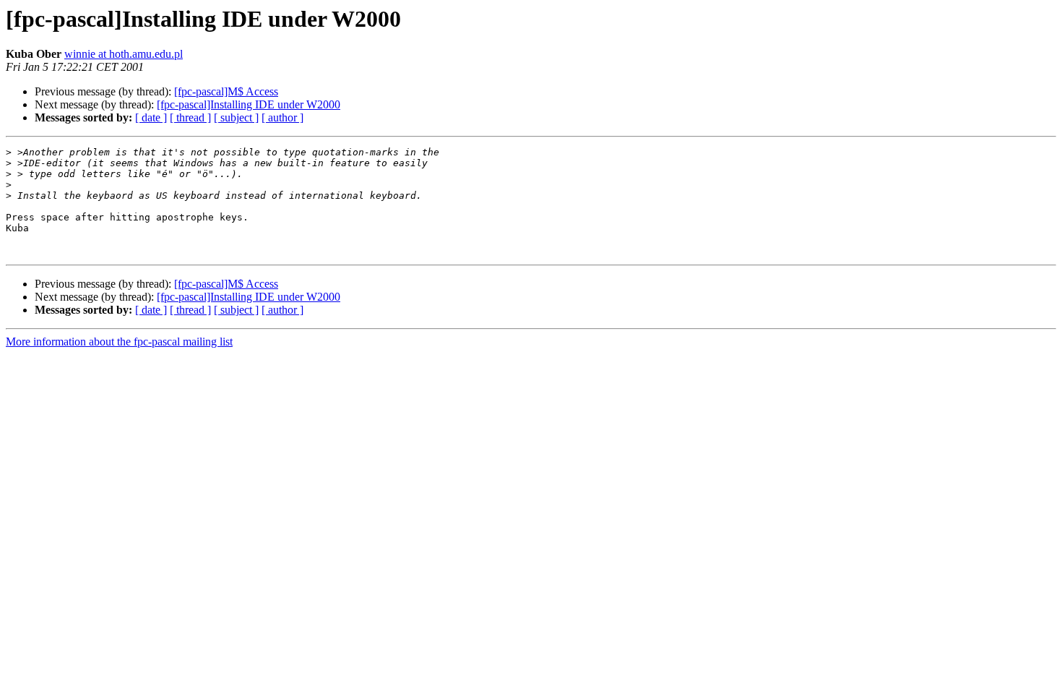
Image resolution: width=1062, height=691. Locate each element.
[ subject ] (236, 117)
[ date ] (151, 117)
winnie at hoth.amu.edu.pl (123, 54)
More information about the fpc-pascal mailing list (119, 341)
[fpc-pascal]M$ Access (226, 91)
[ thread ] (190, 117)
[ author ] (282, 117)
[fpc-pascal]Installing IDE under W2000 (248, 104)
